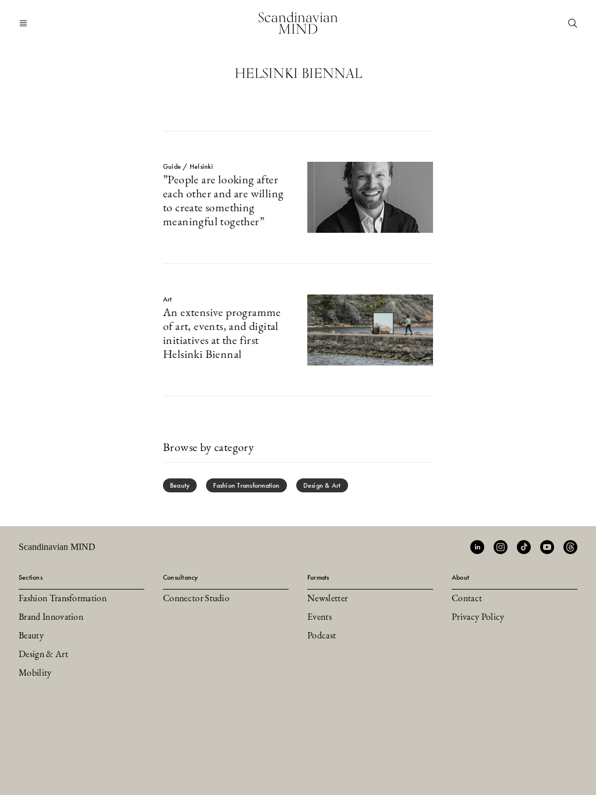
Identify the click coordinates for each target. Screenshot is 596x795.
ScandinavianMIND (298, 23)
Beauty (180, 485)
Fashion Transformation (246, 485)
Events (319, 617)
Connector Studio (196, 599)
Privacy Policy (478, 617)
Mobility (35, 673)
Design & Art (322, 485)
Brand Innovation (51, 617)
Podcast (321, 636)
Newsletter (327, 599)
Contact (467, 599)
